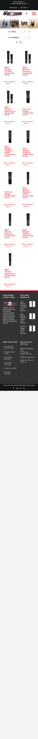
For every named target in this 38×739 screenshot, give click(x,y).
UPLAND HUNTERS (7, 373)
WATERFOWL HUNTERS (8, 358)
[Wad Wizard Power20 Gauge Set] (28, 57)
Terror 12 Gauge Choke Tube (9, 194)
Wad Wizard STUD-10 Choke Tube (28, 151)
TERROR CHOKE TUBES (9, 353)
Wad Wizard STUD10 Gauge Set (9, 70)
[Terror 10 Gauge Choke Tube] (28, 97)
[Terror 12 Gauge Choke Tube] (10, 178)
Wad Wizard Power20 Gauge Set (27, 70)
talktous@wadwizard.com (19, 3)
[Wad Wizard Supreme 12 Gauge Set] (10, 97)
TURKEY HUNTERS (10, 368)
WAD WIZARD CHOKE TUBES (9, 347)
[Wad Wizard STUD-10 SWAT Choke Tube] (10, 137)
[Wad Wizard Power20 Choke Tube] (10, 220)
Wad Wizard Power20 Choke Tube (9, 233)
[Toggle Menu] (34, 13)
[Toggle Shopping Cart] (26, 13)
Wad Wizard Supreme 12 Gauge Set (9, 110)
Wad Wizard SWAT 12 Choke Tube (28, 233)
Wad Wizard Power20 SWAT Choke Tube (28, 192)
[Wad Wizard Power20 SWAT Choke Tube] (28, 178)
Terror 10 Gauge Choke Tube (28, 111)
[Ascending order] (29, 32)
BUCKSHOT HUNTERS (8, 363)
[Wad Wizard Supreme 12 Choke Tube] (10, 259)
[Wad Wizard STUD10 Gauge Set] (10, 57)
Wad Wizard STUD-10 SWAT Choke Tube (9, 151)
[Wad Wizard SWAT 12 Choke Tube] (28, 220)
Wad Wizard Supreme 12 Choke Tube (9, 273)
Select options (8, 82)
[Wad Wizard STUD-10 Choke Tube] (28, 137)
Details (13, 81)
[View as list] (21, 42)
